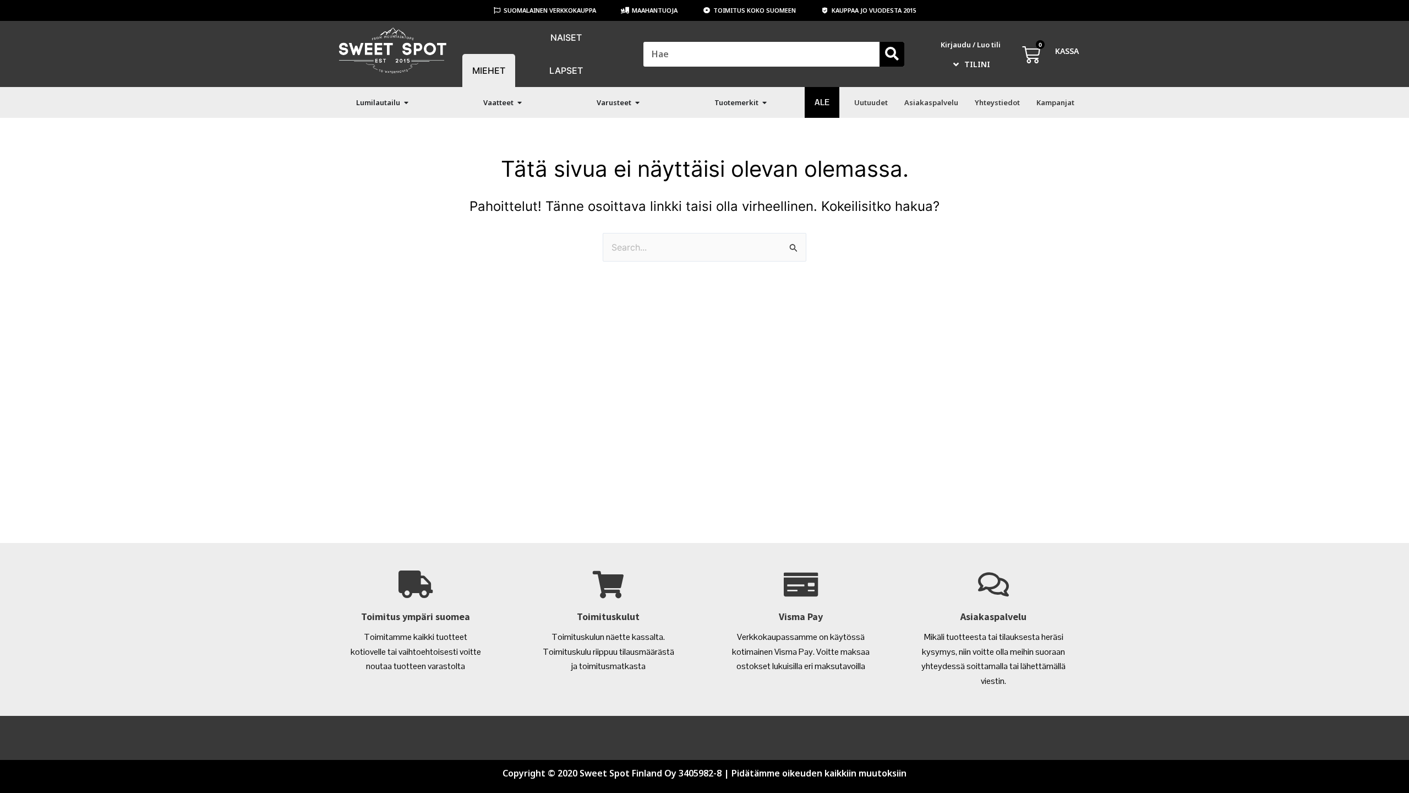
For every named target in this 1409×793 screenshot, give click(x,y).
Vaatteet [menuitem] (498, 102)
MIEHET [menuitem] (488, 70)
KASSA (1067, 51)
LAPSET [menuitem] (566, 70)
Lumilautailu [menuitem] (378, 102)
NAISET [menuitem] (566, 37)
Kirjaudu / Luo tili (971, 45)
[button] (406, 102)
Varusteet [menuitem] (614, 102)
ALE (822, 102)
